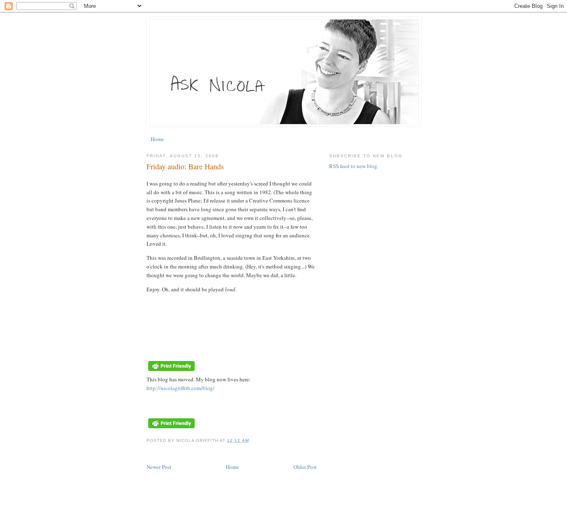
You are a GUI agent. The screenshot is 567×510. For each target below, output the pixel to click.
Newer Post (159, 467)
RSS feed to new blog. (354, 166)
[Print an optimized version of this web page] (171, 370)
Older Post (305, 467)
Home (157, 139)
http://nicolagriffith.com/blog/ (181, 388)
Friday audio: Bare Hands (185, 166)
